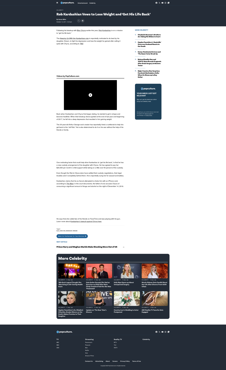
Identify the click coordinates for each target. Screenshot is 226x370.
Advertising (99, 361)
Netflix (87, 350)
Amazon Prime (89, 356)
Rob (100, 30)
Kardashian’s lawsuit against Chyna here (85, 221)
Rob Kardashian (67, 230)
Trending (74, 230)
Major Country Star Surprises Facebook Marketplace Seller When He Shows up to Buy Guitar (149, 74)
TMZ (81, 43)
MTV (115, 342)
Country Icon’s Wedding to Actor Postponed (126, 311)
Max (86, 348)
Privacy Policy (148, 115)
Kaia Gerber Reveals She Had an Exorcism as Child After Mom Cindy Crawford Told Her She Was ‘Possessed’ (98, 285)
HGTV (115, 348)
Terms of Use (148, 113)
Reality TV (118, 339)
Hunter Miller (62, 19)
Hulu (86, 353)
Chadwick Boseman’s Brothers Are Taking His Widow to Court (149, 36)
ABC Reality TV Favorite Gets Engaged (152, 311)
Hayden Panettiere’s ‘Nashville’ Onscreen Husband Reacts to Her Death (149, 44)
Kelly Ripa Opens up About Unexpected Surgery (124, 283)
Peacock (87, 345)
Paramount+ (88, 342)
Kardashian (106, 30)
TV (57, 339)
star (74, 38)
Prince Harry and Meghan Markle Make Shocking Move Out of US (86, 247)
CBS (57, 348)
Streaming (89, 339)
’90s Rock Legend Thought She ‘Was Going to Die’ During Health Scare (70, 284)
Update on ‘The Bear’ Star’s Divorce (96, 311)
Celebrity (92, 3)
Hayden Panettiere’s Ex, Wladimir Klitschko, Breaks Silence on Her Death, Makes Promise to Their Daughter (70, 313)
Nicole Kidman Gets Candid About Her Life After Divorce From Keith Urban (154, 284)
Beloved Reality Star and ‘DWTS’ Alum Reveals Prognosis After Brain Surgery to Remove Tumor (149, 62)
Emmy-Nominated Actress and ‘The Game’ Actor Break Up (149, 53)
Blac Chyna (81, 30)
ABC (57, 342)
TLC (115, 345)
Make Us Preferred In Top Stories (71, 236)
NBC (57, 345)
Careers (115, 361)
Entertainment (83, 3)
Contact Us (89, 361)
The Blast (70, 183)
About (108, 361)
